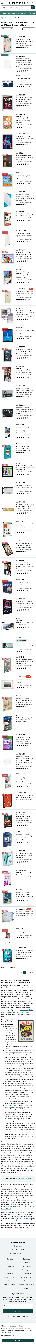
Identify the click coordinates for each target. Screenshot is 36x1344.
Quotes (26, 1281)
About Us (10, 1262)
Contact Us (26, 1262)
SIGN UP (18, 1311)
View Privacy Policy (6, 1332)
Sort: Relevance (28, 29)
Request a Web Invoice (26, 1284)
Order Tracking (26, 1266)
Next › (32, 972)
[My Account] (28, 3)
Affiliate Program (9, 1277)
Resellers (10, 1273)
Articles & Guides (10, 1284)
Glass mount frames (11, 1105)
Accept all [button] (18, 1340)
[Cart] (33, 3)
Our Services (10, 1281)
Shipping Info (26, 1273)
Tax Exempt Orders (26, 1277)
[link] (17, 3)
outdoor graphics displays (19, 1219)
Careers (9, 1270)
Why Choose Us (9, 1266)
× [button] (34, 1324)
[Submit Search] (33, 7)
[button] (18, 1336)
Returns (26, 1288)
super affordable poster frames (18, 1012)
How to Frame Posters (23, 1179)
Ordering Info (26, 1270)
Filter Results (6, 29)
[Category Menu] (4, 3)
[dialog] (18, 1333)
